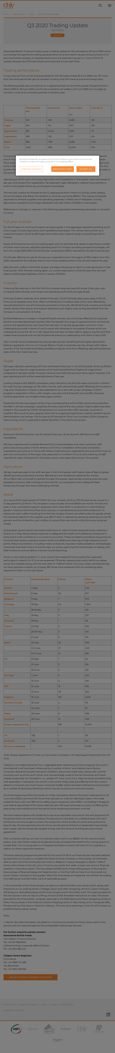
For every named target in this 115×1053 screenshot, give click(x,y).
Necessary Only (62, 169)
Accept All (86, 169)
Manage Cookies (31, 169)
